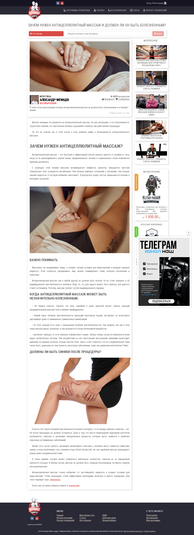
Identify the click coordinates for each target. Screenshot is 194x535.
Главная (60, 515)
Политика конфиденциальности (133, 531)
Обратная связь (109, 518)
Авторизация (152, 518)
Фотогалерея (85, 520)
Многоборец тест (87, 515)
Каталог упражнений (65, 520)
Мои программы (153, 520)
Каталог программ (64, 518)
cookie (56, 531)
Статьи (83, 518)
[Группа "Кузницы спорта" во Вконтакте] (58, 3)
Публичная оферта (150, 531)
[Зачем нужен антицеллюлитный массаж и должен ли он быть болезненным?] (80, 66)
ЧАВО (104, 515)
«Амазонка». (55, 479)
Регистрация (151, 515)
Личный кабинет (109, 520)
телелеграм (73, 485)
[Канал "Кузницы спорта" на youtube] (62, 3)
